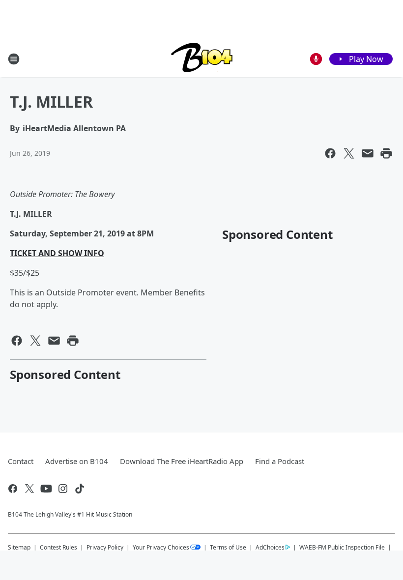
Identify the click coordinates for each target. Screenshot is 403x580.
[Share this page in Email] (367, 153)
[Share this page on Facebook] (330, 153)
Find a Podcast (279, 461)
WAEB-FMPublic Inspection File (342, 547)
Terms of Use (228, 547)
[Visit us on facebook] (13, 488)
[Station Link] (201, 59)
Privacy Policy (104, 547)
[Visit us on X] (29, 488)
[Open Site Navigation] (14, 59)
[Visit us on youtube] (46, 488)
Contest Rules (58, 547)
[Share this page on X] (349, 153)
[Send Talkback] (316, 59)
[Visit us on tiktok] (80, 488)
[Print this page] (386, 153)
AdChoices (270, 547)
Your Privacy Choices (161, 547)
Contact (20, 461)
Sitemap (19, 547)
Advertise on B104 (76, 461)
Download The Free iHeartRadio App (181, 461)
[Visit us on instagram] (63, 488)
